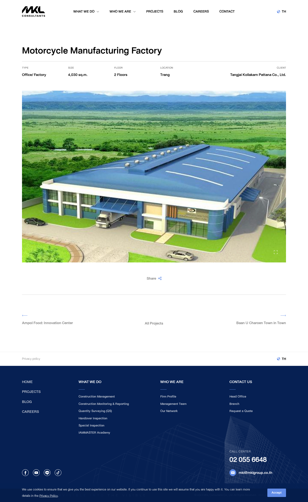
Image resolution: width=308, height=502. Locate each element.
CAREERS (30, 411)
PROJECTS (31, 392)
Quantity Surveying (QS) (95, 411)
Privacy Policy (48, 495)
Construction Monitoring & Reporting (104, 404)
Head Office (237, 396)
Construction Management (97, 396)
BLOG (27, 402)
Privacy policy (31, 358)
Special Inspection (91, 425)
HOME (27, 382)
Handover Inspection (93, 418)
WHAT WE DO (90, 382)
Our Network (169, 411)
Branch (234, 404)
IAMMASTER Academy (94, 432)
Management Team (173, 404)
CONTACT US (240, 382)
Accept (277, 492)
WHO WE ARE (172, 382)
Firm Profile (168, 396)
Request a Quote (241, 411)
